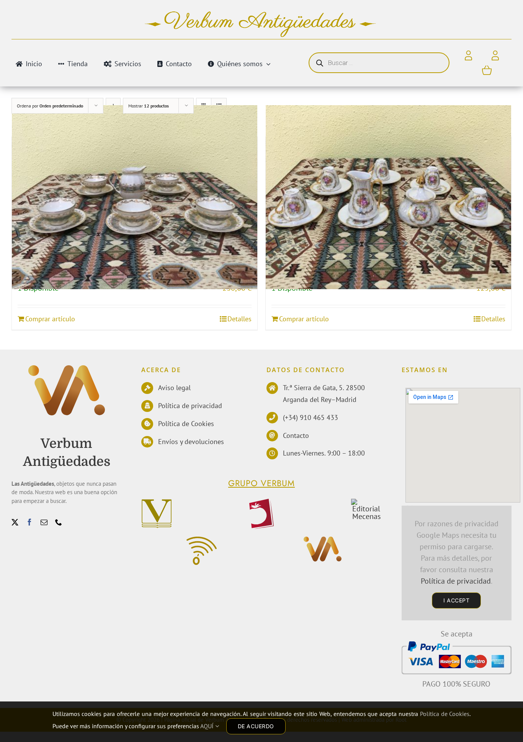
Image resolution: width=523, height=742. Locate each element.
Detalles (239, 318)
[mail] (44, 522)
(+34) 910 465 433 (310, 417)
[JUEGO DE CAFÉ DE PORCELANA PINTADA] (388, 197)
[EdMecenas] (366, 503)
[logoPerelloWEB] (261, 503)
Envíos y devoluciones (191, 441)
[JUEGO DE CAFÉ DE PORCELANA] (134, 197)
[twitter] (14, 522)
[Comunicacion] (201, 540)
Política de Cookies (186, 423)
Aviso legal (174, 387)
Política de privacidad (190, 405)
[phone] (58, 522)
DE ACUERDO (256, 726)
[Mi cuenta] (495, 56)
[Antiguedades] (66, 369)
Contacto (296, 435)
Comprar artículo (50, 318)
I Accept (456, 600)
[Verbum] (156, 503)
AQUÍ (207, 726)
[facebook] (29, 522)
